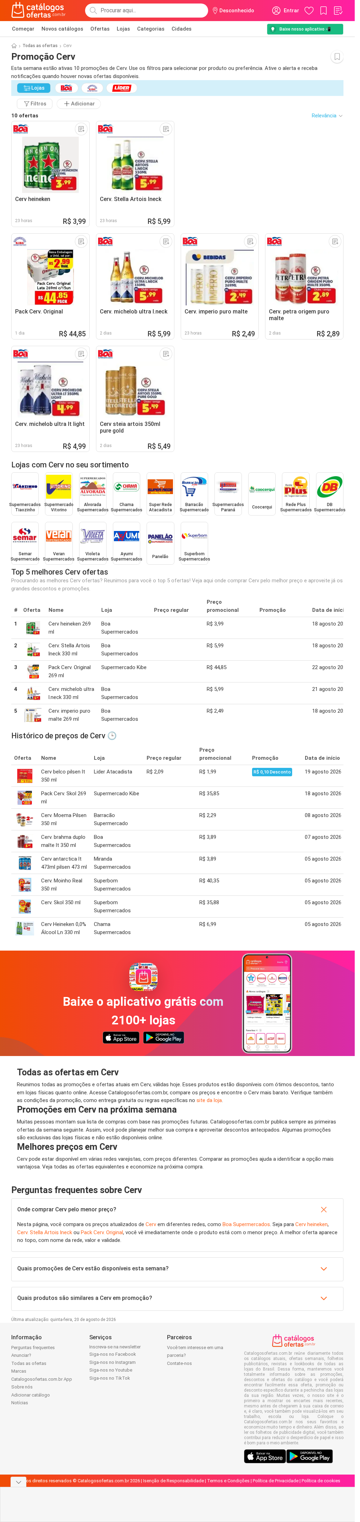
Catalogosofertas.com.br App (41, 1379)
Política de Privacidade (275, 1480)
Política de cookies (321, 1480)
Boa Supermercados (246, 1224)
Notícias (19, 1402)
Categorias (151, 29)
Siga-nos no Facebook (112, 1354)
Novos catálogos (62, 29)
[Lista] (337, 10)
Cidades (182, 29)
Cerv (151, 1224)
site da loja (209, 1100)
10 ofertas (24, 115)
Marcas (18, 1371)
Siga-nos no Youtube (110, 1370)
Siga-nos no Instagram (112, 1362)
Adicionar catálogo (30, 1395)
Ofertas (100, 29)
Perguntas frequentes (33, 1347)
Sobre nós (22, 1387)
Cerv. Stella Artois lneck (44, 1232)
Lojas (123, 29)
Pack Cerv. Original (102, 1232)
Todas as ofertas (40, 45)
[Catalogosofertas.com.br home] (38, 10)
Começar (23, 29)
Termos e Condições (228, 1480)
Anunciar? (21, 1355)
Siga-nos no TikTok (109, 1378)
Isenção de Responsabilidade (173, 1480)
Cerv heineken (311, 1224)
